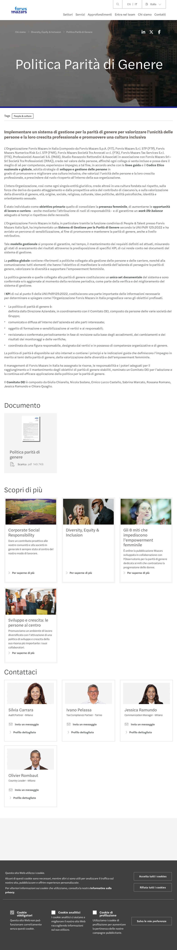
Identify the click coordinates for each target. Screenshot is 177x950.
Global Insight (80, 855)
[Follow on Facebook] (103, 827)
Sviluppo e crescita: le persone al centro (28, 622)
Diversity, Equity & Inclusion (46, 32)
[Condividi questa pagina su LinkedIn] (143, 32)
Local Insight (79, 860)
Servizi (80, 14)
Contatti (160, 14)
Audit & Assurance (54, 851)
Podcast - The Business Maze (88, 851)
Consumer (20, 851)
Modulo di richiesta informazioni (150, 853)
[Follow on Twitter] (94, 827)
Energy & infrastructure (22, 857)
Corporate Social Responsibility (24, 532)
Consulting (50, 855)
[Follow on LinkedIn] (86, 827)
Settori (68, 14)
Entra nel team (125, 14)
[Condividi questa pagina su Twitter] (151, 32)
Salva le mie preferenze (151, 921)
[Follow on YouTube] (111, 827)
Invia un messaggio (26, 724)
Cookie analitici (69, 912)
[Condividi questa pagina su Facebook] (159, 32)
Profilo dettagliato (24, 732)
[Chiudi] (173, 13)
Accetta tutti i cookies (152, 876)
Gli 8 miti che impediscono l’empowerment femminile (138, 537)
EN (129, 4)
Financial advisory (53, 860)
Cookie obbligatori (24, 914)
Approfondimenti (100, 14)
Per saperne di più (23, 573)
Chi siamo (145, 14)
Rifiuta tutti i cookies (153, 887)
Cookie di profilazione (108, 914)
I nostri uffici (147, 859)
